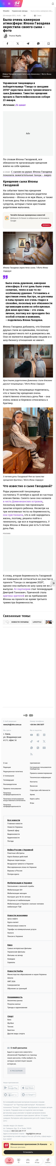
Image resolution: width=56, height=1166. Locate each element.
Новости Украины (15, 827)
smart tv (10, 1094)
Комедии (11, 959)
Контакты (34, 782)
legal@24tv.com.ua (33, 1134)
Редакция (7, 767)
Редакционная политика (13, 771)
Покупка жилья (13, 1004)
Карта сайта (34, 799)
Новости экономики (17, 915)
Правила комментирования (41, 773)
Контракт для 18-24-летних (18, 897)
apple (28, 1088)
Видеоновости (13, 834)
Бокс (9, 1020)
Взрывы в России (14, 871)
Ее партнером (22, 589)
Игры (32, 803)
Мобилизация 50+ (15, 890)
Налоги (10, 933)
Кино (10, 945)
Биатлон (11, 1030)
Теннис (10, 1027)
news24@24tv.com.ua (12, 725)
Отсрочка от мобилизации (18, 900)
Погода (10, 841)
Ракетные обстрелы (15, 853)
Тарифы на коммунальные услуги (21, 929)
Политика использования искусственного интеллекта (14, 799)
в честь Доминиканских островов (22, 501)
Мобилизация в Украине (19, 883)
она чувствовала (13, 514)
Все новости (13, 820)
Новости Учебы (15, 971)
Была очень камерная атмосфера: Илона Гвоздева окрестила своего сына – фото (41, 11)
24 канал (20, 104)
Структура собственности (40, 790)
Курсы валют (12, 922)
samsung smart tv (28, 1094)
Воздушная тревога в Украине (20, 864)
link (31, 735)
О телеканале (8, 776)
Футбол (10, 1023)
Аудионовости (13, 838)
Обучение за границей (17, 988)
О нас (5, 763)
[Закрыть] (51, 1144)
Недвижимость (15, 997)
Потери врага (13, 874)
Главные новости (14, 823)
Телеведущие (8, 780)
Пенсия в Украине (15, 936)
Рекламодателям (10, 784)
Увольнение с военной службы (20, 886)
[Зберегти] (48, 43)
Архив (32, 794)
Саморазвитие (13, 985)
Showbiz (6, 11)
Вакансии (34, 786)
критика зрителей (13, 595)
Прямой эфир (13, 830)
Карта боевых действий (17, 857)
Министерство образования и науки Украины (27, 974)
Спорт (10, 1016)
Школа (10, 978)
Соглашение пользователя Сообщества (40, 768)
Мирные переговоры (16, 860)
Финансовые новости (16, 926)
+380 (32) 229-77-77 (18, 1131)
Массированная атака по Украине (21, 867)
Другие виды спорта (16, 1034)
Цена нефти (12, 919)
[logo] (17, 3)
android (10, 1088)
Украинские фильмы (16, 952)
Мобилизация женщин (17, 893)
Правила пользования (12, 789)
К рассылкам (16, 1071)
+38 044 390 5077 (37, 725)
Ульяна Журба (15, 36)
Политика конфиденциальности (12, 793)
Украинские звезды (20, 11)
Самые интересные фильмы (19, 948)
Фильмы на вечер (15, 955)
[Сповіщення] (53, 3)
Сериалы (11, 962)
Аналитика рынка (15, 1000)
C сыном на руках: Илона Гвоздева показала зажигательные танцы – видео (27, 173)
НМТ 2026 (11, 981)
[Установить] (28, 1148)
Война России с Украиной (20, 850)
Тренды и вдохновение (17, 1007)
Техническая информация (40, 777)
